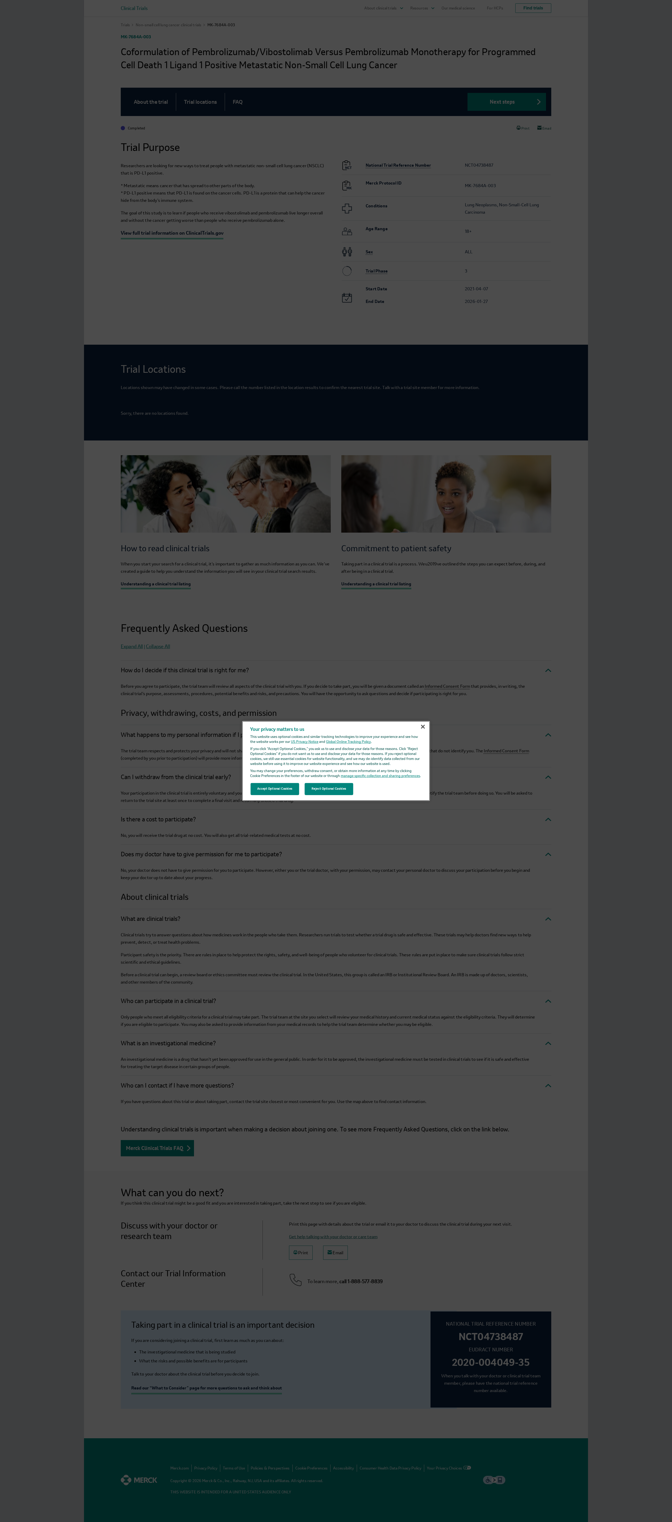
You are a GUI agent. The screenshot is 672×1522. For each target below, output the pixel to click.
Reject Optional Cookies (329, 788)
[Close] (423, 727)
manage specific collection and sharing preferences (380, 776)
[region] (336, 761)
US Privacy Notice (304, 742)
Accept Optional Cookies (274, 788)
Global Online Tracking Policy (348, 742)
